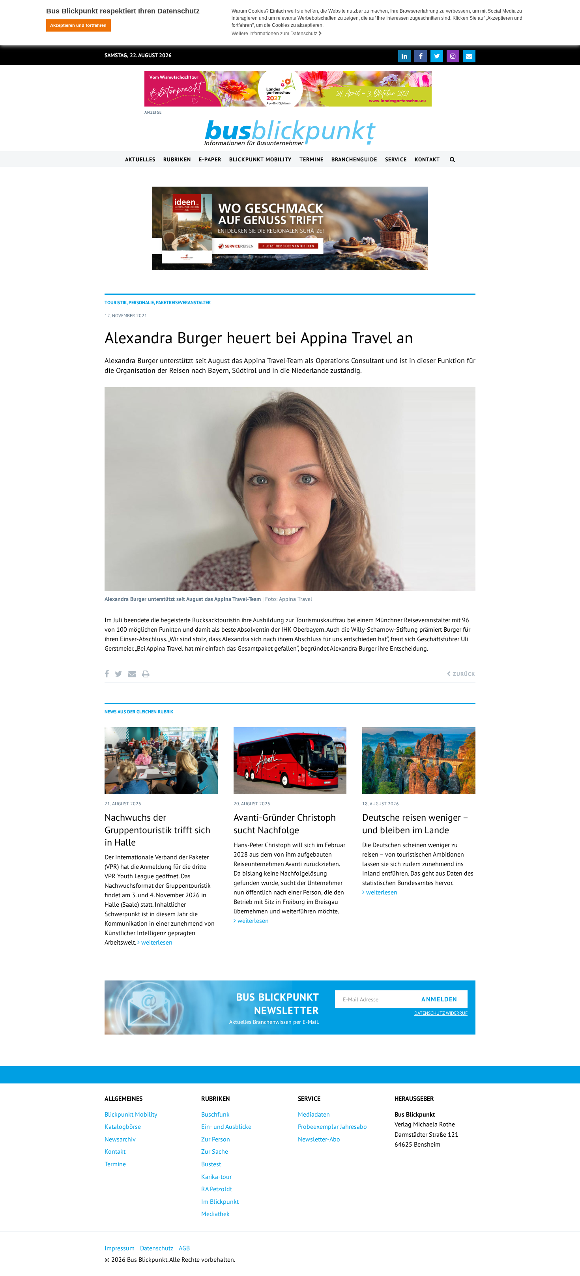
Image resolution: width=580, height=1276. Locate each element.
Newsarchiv (120, 1139)
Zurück (463, 673)
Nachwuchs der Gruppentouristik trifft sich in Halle (157, 829)
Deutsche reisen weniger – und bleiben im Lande (415, 823)
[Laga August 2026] (288, 89)
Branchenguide (354, 159)
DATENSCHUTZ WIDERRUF (441, 1013)
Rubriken (177, 159)
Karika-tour (216, 1177)
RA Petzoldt (216, 1189)
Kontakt (427, 159)
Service (396, 159)
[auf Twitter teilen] (118, 674)
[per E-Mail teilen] (132, 674)
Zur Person (215, 1139)
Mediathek (215, 1214)
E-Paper (210, 159)
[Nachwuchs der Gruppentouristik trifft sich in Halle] (161, 760)
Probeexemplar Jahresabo (332, 1126)
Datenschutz (156, 1248)
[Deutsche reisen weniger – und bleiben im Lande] (418, 760)
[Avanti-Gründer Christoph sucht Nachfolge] (290, 760)
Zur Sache (214, 1151)
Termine (311, 159)
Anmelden (439, 999)
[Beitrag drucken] (145, 674)
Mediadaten (314, 1114)
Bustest (211, 1164)
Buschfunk (215, 1114)
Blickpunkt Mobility (260, 159)
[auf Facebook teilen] (108, 674)
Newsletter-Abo (319, 1139)
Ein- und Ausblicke (226, 1126)
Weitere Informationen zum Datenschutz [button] (275, 33)
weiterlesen (156, 942)
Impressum (120, 1248)
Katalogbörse (123, 1126)
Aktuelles (140, 159)
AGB (184, 1248)
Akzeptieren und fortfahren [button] (78, 25)
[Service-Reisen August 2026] (290, 228)
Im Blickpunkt (220, 1201)
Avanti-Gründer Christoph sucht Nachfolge (285, 823)
